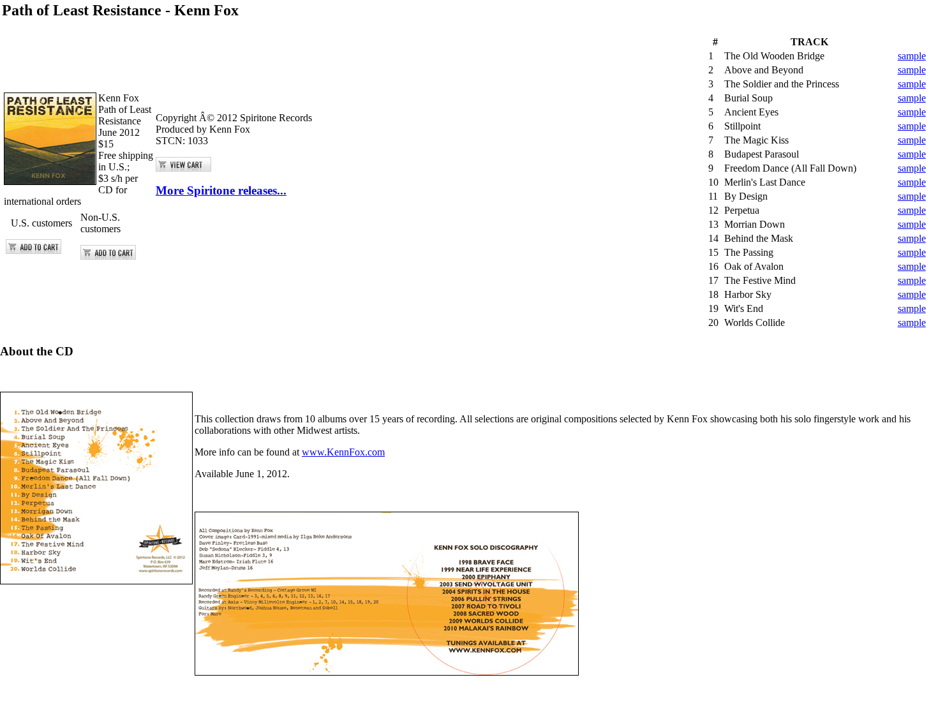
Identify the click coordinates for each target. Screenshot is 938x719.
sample (912, 55)
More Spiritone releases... (221, 190)
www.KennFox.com (343, 452)
